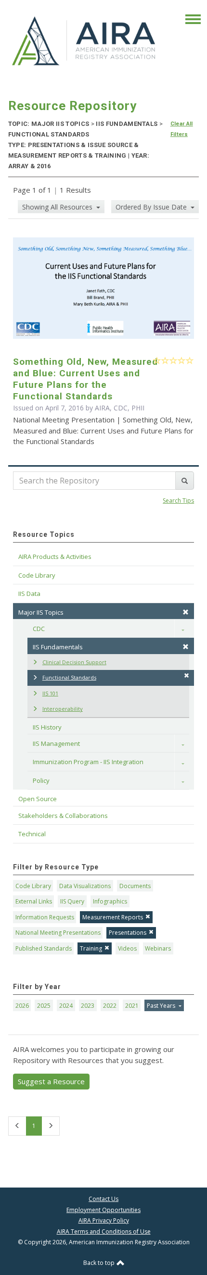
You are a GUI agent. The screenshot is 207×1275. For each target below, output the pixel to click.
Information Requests (44, 917)
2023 (87, 1006)
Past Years (162, 1006)
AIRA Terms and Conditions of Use (104, 1231)
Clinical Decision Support (74, 662)
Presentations (127, 932)
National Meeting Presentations (58, 932)
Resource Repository (72, 106)
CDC (39, 628)
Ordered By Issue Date (152, 206)
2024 (66, 1006)
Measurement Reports (112, 917)
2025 (44, 1006)
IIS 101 (50, 693)
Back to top (99, 1263)
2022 (109, 1006)
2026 (22, 1006)
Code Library (33, 886)
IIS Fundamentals (58, 647)
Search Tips (178, 500)
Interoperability (62, 708)
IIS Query (72, 901)
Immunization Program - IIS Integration (88, 761)
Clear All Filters (181, 129)
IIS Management (56, 743)
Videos (127, 948)
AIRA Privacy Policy (103, 1220)
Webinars (158, 948)
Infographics (110, 901)
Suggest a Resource (51, 1081)
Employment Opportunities (103, 1210)
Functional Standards (69, 677)
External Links (33, 901)
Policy (41, 780)
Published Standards (43, 948)
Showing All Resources (58, 206)
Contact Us (103, 1199)
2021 (132, 1006)
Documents (135, 886)
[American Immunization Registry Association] (84, 41)
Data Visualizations (85, 886)
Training (91, 948)
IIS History (47, 727)
